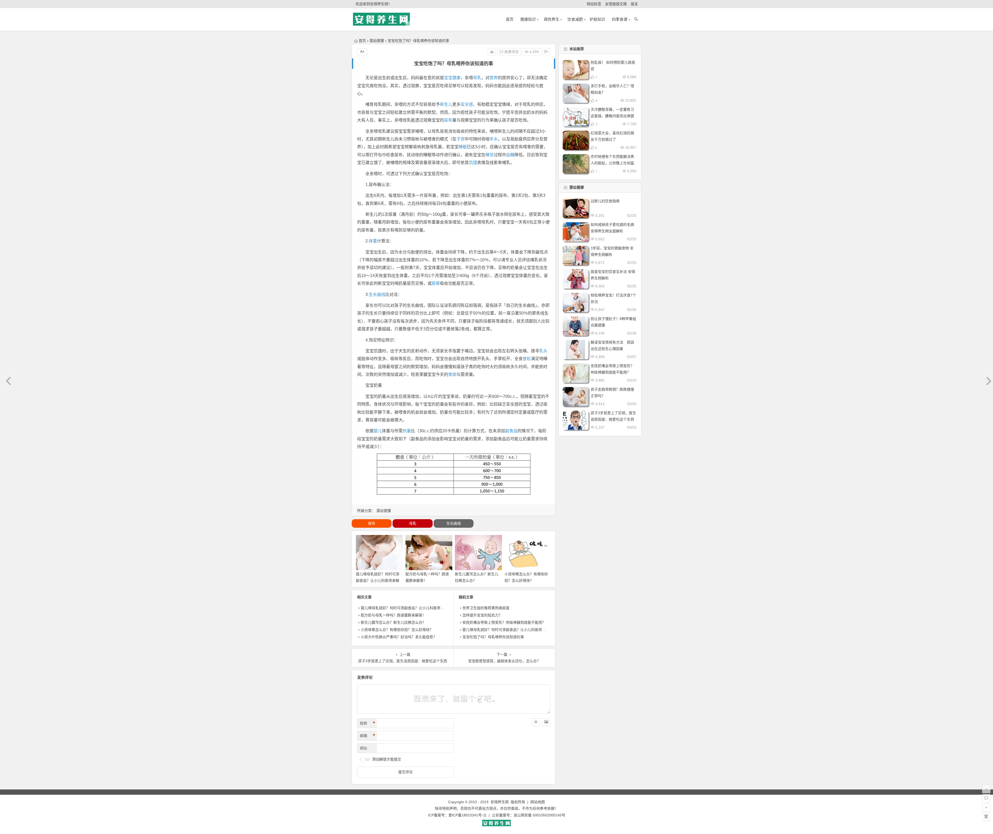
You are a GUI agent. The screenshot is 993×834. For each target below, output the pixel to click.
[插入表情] (536, 722)
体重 (373, 241)
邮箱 (367, 736)
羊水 (494, 139)
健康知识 (528, 19)
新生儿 (446, 104)
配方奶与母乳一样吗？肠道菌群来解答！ (393, 615)
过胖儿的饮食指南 (605, 201)
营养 (494, 78)
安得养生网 (500, 802)
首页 (362, 41)
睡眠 (462, 147)
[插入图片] (546, 722)
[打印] (492, 51)
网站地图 (537, 802)
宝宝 (448, 78)
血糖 (510, 155)
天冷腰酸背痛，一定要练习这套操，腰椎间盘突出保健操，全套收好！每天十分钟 (612, 115)
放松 (527, 358)
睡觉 (489, 155)
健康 (456, 78)
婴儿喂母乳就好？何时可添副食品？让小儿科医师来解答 (377, 580)
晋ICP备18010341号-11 (467, 815)
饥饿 (473, 162)
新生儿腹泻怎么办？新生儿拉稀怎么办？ (393, 622)
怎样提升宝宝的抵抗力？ (482, 615)
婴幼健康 (377, 41)
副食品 (511, 431)
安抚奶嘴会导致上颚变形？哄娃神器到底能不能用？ (504, 622)
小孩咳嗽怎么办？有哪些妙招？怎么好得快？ (397, 630)
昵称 (367, 723)
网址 (363, 748)
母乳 (477, 78)
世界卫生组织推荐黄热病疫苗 (485, 608)
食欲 (452, 374)
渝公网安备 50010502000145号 (539, 815)
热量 (407, 431)
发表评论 (511, 52)
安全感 (467, 104)
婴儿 (378, 431)
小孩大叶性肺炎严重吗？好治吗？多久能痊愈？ (399, 637)
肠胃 (436, 283)
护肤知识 (597, 19)
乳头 (543, 351)
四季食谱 (619, 19)
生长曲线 (377, 294)
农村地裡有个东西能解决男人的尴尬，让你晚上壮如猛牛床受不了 (612, 163)
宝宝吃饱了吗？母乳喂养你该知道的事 (493, 637)
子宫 (460, 139)
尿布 (448, 120)
